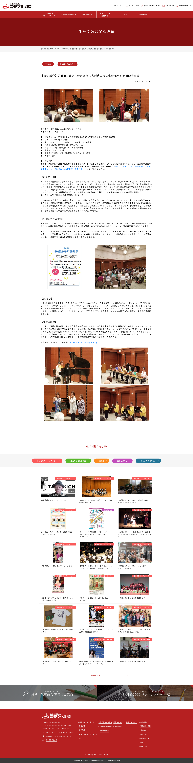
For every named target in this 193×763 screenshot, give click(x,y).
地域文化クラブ (106, 14)
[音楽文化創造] (24, 5)
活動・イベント (131, 722)
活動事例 (48, 64)
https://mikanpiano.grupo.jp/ (84, 342)
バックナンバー (145, 734)
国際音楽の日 (87, 14)
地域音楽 (50, 14)
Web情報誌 (142, 14)
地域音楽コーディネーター (47, 461)
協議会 (101, 461)
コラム (124, 14)
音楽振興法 (118, 727)
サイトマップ (103, 755)
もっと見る (96, 675)
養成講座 (82, 726)
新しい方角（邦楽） (148, 461)
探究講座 (82, 730)
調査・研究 (144, 746)
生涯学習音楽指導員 (68, 14)
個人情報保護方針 (90, 755)
